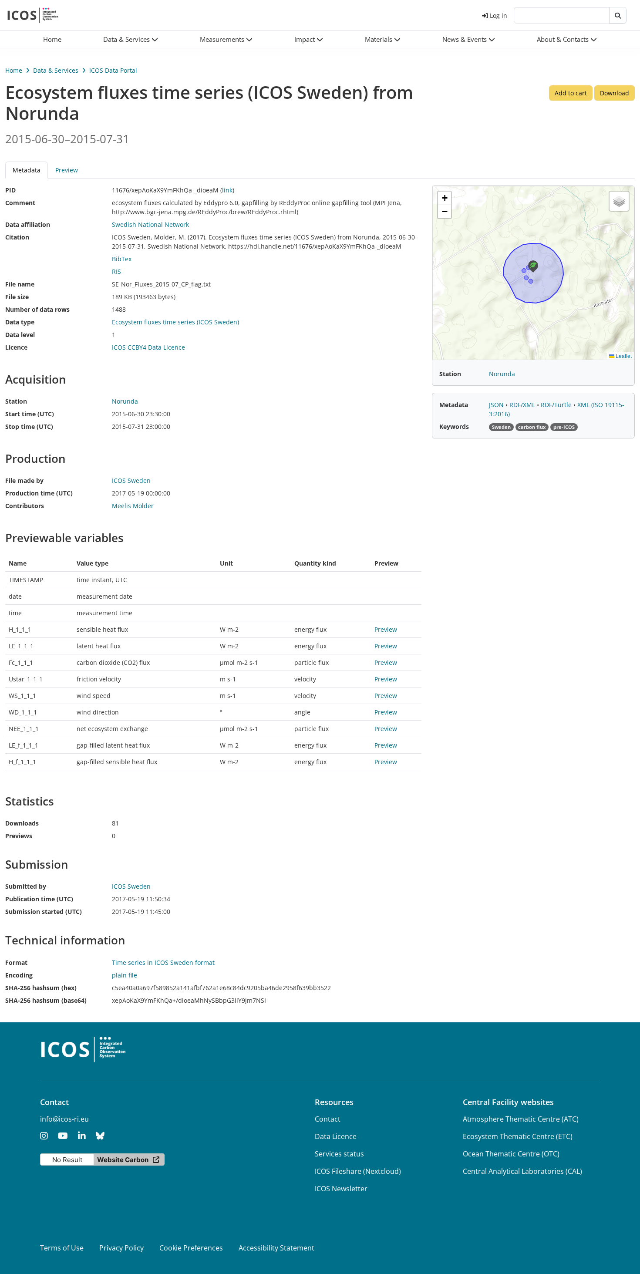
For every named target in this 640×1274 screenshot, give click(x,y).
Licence (16, 347)
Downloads (22, 823)
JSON (497, 405)
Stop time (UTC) (29, 426)
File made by (24, 480)
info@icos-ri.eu (64, 1119)
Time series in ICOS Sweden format (163, 962)
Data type (19, 322)
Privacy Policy (121, 1248)
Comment (20, 203)
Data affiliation (27, 224)
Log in (498, 15)
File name (19, 284)
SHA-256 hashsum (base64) (46, 1000)
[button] (130, 39)
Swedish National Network (150, 224)
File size (17, 297)
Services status (339, 1154)
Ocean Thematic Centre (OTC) (511, 1154)
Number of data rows (37, 309)
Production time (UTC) (39, 493)
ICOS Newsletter (341, 1188)
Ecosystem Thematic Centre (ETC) (518, 1136)
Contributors (24, 506)
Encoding (19, 975)
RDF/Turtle (557, 405)
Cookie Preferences (191, 1248)
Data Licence (336, 1136)
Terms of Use (62, 1248)
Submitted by (25, 886)
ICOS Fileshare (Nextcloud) (358, 1171)
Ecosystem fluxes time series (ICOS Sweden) (175, 322)
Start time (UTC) (29, 414)
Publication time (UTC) (39, 899)
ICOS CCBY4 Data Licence (148, 347)
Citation (17, 237)
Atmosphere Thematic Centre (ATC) (521, 1119)
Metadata (453, 405)
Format (16, 962)
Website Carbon (122, 1160)
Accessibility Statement (276, 1248)
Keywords (454, 426)
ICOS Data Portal (113, 70)
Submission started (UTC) (43, 911)
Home (13, 70)
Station (16, 401)
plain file (124, 975)
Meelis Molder (133, 506)
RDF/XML (523, 405)
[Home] (33, 15)
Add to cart (571, 93)
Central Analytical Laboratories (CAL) (522, 1171)
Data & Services (55, 70)
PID (10, 190)
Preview (66, 170)
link (227, 190)
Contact (327, 1119)
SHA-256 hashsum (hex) (41, 988)
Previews (18, 836)
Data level (20, 334)
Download (614, 93)
